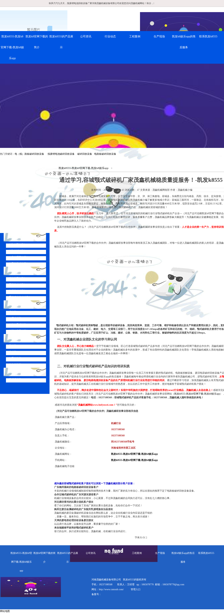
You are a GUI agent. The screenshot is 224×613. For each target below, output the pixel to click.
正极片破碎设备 (17, 284)
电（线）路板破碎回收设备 (29, 154)
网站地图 (5, 611)
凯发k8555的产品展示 (61, 42)
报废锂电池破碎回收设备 (61, 154)
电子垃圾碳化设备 (19, 263)
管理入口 (136, 589)
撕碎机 (12, 345)
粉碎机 (12, 352)
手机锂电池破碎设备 (20, 297)
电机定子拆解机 (17, 324)
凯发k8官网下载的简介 (37, 42)
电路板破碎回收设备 (105, 154)
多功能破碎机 (20, 371)
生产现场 (159, 36)
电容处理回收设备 (19, 257)
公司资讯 (85, 36)
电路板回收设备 (17, 244)
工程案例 (134, 36)
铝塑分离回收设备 (19, 330)
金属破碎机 (15, 318)
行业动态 (110, 36)
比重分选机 (15, 358)
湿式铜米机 (15, 379)
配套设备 (17, 338)
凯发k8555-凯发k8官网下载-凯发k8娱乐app (12, 47)
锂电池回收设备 (17, 278)
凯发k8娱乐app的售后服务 (184, 42)
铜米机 (12, 312)
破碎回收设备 (84, 154)
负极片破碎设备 (17, 290)
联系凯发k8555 (208, 36)
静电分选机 (15, 364)
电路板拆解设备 (17, 250)
